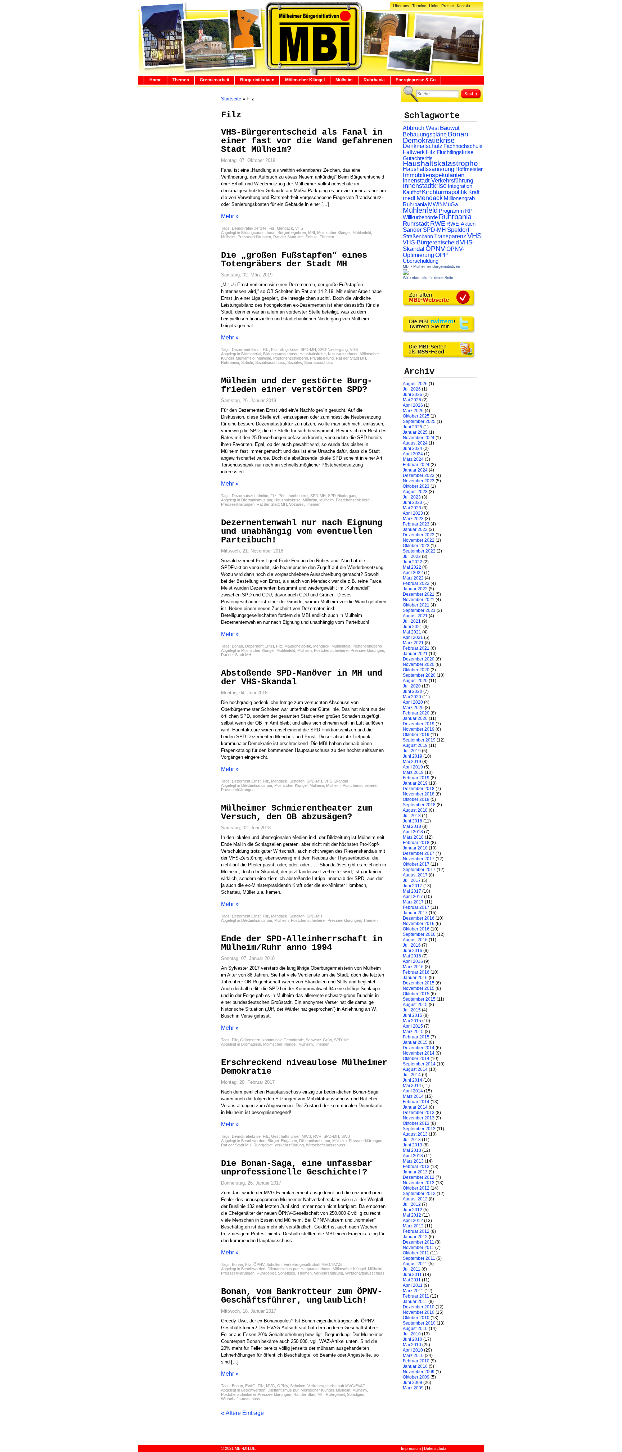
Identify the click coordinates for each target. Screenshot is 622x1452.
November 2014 (418, 1053)
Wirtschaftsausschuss (325, 1145)
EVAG (250, 1386)
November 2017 (418, 858)
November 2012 (418, 1182)
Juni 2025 (412, 426)
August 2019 (415, 745)
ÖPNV (258, 1264)
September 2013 (419, 1128)
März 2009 (413, 1387)
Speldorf (458, 229)
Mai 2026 (412, 399)
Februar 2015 (416, 1037)
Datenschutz (435, 1448)
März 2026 (413, 410)
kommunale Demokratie (283, 1040)
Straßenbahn (418, 236)
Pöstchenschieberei (290, 358)
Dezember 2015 (418, 983)
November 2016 (418, 923)
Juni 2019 (412, 756)
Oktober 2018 (416, 799)
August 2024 (415, 443)
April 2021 (413, 637)
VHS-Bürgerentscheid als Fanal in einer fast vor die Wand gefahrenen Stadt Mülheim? (306, 140)
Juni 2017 (412, 885)
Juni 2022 (412, 561)
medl (409, 198)
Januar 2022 (415, 588)
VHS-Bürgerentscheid (431, 242)
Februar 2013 (416, 1166)
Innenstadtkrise (425, 185)
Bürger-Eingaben (282, 1140)
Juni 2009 (412, 1382)
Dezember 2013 (418, 1112)
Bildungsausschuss (258, 232)
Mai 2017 (412, 891)
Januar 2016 (415, 977)
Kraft (473, 192)
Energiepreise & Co (416, 79)
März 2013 (413, 1161)
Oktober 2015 (416, 993)
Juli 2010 (412, 1333)
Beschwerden (253, 1140)
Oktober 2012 (416, 1188)
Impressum (411, 1448)
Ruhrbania (374, 79)
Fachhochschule (462, 146)
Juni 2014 (412, 1080)
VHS (299, 228)
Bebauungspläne (425, 134)
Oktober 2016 (416, 929)
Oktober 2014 (416, 1058)
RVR (317, 1136)
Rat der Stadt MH (288, 237)
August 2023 (415, 491)
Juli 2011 (411, 1269)
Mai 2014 (412, 1085)
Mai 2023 (412, 507)
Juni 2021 (412, 626)
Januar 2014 (415, 1107)
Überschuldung (420, 261)
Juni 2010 (412, 1339)
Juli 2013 (412, 1139)
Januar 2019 (415, 783)
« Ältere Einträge (242, 1413)
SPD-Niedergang (333, 349)
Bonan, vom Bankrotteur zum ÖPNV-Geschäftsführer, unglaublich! (301, 1296)
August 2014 (415, 1069)
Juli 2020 (412, 686)
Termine (419, 6)
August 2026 (415, 383)
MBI (311, 232)
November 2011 (418, 1247)
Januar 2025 (415, 432)
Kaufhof (412, 192)
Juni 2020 (412, 691)
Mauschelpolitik (297, 646)
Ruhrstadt (416, 223)
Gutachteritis (418, 158)
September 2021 (419, 610)
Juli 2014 (412, 1074)
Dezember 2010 (418, 1306)
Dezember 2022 (418, 534)
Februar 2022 (416, 583)
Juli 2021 (412, 621)
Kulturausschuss (342, 354)
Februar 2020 (416, 713)
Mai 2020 (412, 696)
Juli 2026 (412, 389)
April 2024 (413, 453)
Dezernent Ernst (246, 349)
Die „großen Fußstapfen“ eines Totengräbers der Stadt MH (294, 260)
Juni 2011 (412, 1274)
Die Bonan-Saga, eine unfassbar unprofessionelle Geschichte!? (296, 1168)
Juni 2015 (412, 1015)
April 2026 (413, 405)
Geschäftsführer (285, 1136)
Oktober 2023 (416, 486)
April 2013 (413, 1155)
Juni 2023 (412, 502)
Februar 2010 (416, 1360)
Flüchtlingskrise (284, 349)
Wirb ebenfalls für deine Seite (428, 277)
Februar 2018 (416, 842)
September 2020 (419, 675)
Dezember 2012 (418, 1177)
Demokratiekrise (246, 1136)
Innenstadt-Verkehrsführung (438, 180)
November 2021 (418, 599)
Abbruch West (421, 128)
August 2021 (415, 615)
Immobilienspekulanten (433, 175)
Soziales (294, 362)
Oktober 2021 (416, 605)
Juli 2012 (412, 1204)
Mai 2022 (412, 567)
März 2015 (413, 1031)
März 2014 (413, 1096)
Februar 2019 (416, 777)
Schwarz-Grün (319, 1040)
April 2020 (413, 702)
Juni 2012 (412, 1209)
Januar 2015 (415, 1042)
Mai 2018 (412, 826)
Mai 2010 (412, 1344)
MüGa (450, 204)
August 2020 (415, 680)
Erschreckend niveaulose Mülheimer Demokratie (304, 1067)
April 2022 (413, 572)
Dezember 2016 (418, 918)
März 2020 (413, 707)
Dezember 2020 (418, 659)
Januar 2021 (415, 653)
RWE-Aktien (460, 224)
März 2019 (413, 772)
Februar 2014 (416, 1101)
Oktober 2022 (416, 545)
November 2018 (418, 794)
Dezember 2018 (418, 788)
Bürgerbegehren (292, 232)
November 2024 (418, 437)
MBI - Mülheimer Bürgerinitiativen (431, 266)
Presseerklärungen (254, 237)
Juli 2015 (412, 1010)
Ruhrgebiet (262, 1145)
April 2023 (413, 513)
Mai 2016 (412, 956)
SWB (345, 1136)
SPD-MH (308, 349)
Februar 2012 (416, 1231)
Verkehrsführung (289, 1145)
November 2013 (418, 1117)
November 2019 (418, 729)
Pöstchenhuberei (293, 495)
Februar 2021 (416, 648)
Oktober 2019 (416, 734)
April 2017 (413, 896)
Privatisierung (322, 358)
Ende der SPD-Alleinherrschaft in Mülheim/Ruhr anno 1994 (301, 943)
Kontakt (463, 6)
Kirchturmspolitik (444, 192)
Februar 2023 (416, 524)
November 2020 (418, 664)
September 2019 (419, 740)
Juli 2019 (412, 750)
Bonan (237, 646)
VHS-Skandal (336, 781)
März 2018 (413, 837)
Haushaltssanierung (428, 169)
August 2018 (415, 810)
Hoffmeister (469, 169)
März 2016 (413, 966)
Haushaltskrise (312, 354)
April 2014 (413, 1090)
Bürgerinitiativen (257, 79)
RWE (437, 223)
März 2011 (413, 1290)
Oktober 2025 (416, 416)
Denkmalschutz (422, 146)
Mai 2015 (412, 1020)
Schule (311, 237)
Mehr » (230, 216)
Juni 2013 (412, 1144)
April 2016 (413, 961)
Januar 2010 (415, 1366)
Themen (180, 79)
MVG (270, 1386)
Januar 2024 (415, 470)
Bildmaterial (251, 354)
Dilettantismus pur (256, 500)
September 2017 (419, 869)
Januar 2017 (415, 912)
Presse (447, 6)
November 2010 (418, 1312)
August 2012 (415, 1198)
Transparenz (450, 236)
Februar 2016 (416, 972)
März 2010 (413, 1355)
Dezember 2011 (418, 1242)
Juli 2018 (412, 815)
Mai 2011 (412, 1279)
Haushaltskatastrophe (440, 163)
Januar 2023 (415, 529)
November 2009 (418, 1371)
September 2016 (419, 934)
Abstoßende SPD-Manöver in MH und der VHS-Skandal (301, 677)
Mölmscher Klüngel (305, 79)
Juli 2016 (412, 945)
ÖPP (441, 255)
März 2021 (413, 642)
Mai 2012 (412, 1215)
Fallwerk (414, 152)
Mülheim (344, 79)
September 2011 (419, 1258)
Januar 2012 (415, 1236)
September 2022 (419, 551)
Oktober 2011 (416, 1252)
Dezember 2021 (418, 594)
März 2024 (413, 459)
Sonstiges (286, 1273)
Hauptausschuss (315, 1269)
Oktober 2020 (416, 669)
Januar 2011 (415, 1301)
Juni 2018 (412, 821)
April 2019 (413, 767)
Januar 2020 (415, 718)
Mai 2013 (412, 1150)
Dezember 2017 (418, 853)
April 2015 (413, 1026)
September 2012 (419, 1193)
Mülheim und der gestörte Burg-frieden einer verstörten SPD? (296, 385)
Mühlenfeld (361, 232)
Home (155, 79)
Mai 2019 (412, 761)
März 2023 (413, 518)
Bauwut (450, 128)
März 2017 (413, 902)
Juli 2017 (412, 880)
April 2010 (413, 1350)
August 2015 (415, 1004)
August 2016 (415, 939)
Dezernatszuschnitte (250, 495)
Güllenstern (250, 1040)
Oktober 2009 (416, 1377)
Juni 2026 (412, 394)
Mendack (285, 228)
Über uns (401, 6)
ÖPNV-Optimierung (433, 252)
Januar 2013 (415, 1171)
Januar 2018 (415, 848)
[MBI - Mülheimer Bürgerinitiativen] (406, 273)
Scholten (297, 781)
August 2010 (415, 1328)
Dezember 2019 (418, 723)
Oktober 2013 (416, 1123)
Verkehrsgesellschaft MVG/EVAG (313, 1264)
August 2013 (415, 1134)
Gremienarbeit (214, 79)
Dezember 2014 (418, 1047)
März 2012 (413, 1225)
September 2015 (419, 999)
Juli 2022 (412, 556)
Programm (451, 211)
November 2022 (418, 540)
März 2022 (413, 578)
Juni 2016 (412, 950)
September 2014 (419, 1064)
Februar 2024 (416, 464)
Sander (412, 229)
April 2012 (413, 1220)
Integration (460, 186)
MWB (306, 1136)
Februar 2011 (416, 1296)
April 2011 (413, 1285)
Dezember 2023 (418, 475)
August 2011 (415, 1263)
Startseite (231, 99)
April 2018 (413, 831)
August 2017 (415, 875)
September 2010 (419, 1323)
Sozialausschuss (270, 362)
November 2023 (418, 480)
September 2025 (419, 421)
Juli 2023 (412, 497)
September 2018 (419, 804)
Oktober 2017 (416, 864)
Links (433, 6)
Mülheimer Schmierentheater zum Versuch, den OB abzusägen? (296, 812)
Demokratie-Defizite (249, 228)
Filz (272, 228)
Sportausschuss (318, 362)
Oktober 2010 (416, 1317)
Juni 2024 (412, 448)
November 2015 (418, 988)
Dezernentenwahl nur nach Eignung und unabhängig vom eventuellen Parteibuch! (301, 531)
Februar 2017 (416, 907)
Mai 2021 (412, 632)
